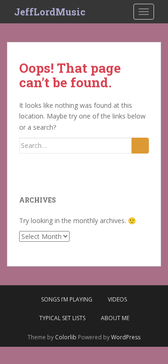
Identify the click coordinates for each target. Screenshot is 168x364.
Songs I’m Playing (66, 299)
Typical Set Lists (62, 318)
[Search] (140, 146)
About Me (115, 318)
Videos (117, 299)
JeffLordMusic (49, 12)
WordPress (125, 337)
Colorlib (66, 337)
